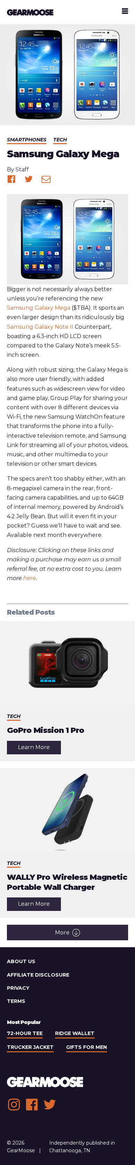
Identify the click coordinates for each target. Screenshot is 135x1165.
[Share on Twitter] (28, 179)
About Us (21, 961)
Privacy (18, 988)
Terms (16, 1001)
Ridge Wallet (74, 1033)
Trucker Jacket (30, 1047)
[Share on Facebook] (11, 179)
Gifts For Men (86, 1047)
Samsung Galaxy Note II (40, 327)
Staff (22, 169)
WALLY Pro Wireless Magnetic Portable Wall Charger (67, 882)
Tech (60, 140)
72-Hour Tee (25, 1033)
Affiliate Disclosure (38, 975)
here (29, 578)
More (62, 932)
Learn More (39, 749)
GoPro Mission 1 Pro (45, 730)
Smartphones (26, 140)
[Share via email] (46, 179)
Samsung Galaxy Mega (38, 308)
